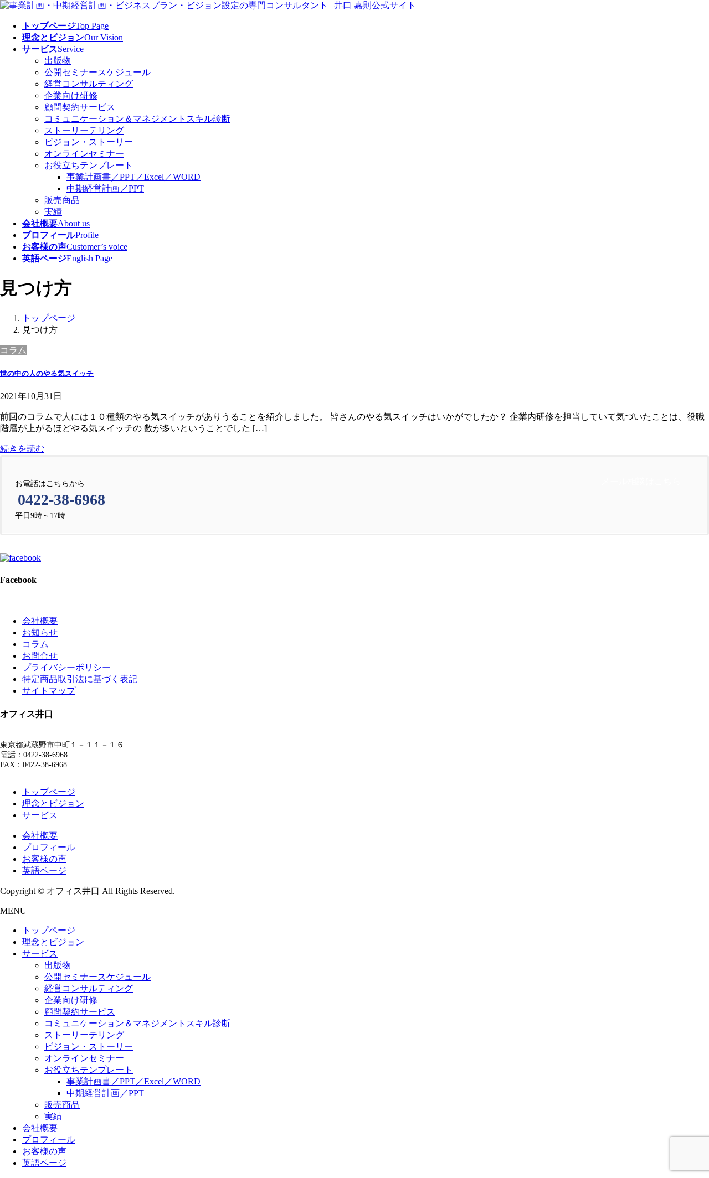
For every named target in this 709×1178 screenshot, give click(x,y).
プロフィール (48, 847)
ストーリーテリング (84, 130)
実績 (53, 211)
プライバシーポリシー (66, 667)
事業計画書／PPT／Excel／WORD (133, 177)
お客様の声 (44, 859)
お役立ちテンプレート (88, 165)
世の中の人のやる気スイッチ (47, 373)
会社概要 (40, 621)
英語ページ (44, 870)
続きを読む (22, 448)
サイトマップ (48, 690)
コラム (35, 644)
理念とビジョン (53, 803)
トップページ (48, 792)
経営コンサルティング (88, 84)
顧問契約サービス (79, 107)
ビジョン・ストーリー (88, 142)
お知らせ (40, 632)
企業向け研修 (70, 95)
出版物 (57, 60)
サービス (40, 815)
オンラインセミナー (84, 153)
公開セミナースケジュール (97, 72)
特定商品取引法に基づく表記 (79, 679)
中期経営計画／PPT (105, 188)
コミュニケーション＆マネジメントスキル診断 (137, 118)
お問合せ (40, 655)
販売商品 (62, 200)
